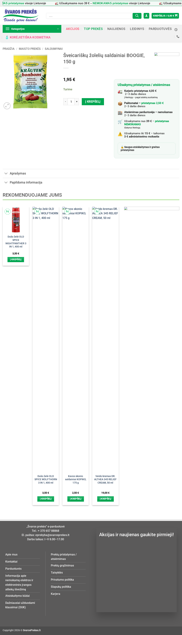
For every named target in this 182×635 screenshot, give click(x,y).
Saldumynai (54, 48)
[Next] (113, 351)
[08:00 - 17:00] (176, 29)
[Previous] (8, 351)
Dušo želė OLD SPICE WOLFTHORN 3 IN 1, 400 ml (45, 479)
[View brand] (166, 64)
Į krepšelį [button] (15, 259)
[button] (146, 16)
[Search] (137, 16)
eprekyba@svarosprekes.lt (52, 535)
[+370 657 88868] (177, 36)
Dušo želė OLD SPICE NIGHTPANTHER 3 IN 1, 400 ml (16, 241)
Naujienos (116, 29)
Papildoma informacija (26, 182)
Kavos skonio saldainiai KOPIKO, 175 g (75, 479)
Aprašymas (18, 173)
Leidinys (137, 29)
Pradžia (9, 48)
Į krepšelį (93, 101)
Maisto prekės (30, 48)
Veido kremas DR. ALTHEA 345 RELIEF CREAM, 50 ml (105, 479)
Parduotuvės (160, 29)
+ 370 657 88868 (48, 530)
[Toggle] (6, 174)
